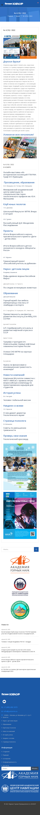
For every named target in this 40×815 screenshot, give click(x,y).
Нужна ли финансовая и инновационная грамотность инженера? (17, 367)
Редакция (6, 755)
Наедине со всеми (8, 738)
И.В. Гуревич (7, 219)
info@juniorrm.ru (10, 711)
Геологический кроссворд (15, 439)
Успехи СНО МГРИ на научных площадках (17, 352)
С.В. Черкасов (7, 409)
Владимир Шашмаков (10, 272)
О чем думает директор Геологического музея (14, 414)
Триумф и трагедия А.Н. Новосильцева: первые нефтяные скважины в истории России (19, 344)
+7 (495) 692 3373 (10, 707)
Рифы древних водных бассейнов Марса (19, 277)
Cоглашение (6, 758)
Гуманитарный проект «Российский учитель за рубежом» (19, 262)
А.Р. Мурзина (7, 257)
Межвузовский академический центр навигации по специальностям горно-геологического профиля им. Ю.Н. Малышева (19, 194)
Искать (36, 550)
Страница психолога (9, 742)
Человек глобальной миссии (17, 400)
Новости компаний (9, 731)
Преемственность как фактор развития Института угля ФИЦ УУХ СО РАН (20, 316)
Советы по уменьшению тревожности (14, 429)
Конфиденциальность (10, 762)
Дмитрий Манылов (9, 297)
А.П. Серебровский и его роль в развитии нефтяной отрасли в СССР (18, 330)
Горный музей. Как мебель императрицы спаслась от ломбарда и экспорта (16, 302)
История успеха (8, 735)
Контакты (6, 765)
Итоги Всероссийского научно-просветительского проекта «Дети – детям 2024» (17, 660)
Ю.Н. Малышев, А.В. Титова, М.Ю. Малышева (17, 186)
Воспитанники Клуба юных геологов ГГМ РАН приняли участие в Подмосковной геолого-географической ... (18, 633)
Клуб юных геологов (9, 728)
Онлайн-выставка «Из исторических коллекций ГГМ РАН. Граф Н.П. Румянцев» (19, 174)
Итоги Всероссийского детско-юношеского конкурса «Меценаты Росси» (19, 248)
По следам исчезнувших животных (20, 287)
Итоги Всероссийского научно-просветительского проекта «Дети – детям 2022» (19, 236)
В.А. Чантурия (7, 396)
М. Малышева (7, 424)
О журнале (6, 751)
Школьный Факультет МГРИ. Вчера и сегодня (20, 212)
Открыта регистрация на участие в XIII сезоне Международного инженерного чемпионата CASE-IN (18, 650)
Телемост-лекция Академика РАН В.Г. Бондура (16, 642)
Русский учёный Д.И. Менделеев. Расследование (18, 224)
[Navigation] (2, 4)
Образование (7, 724)
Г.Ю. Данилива (8, 208)
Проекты (5, 717)
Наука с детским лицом (10, 721)
